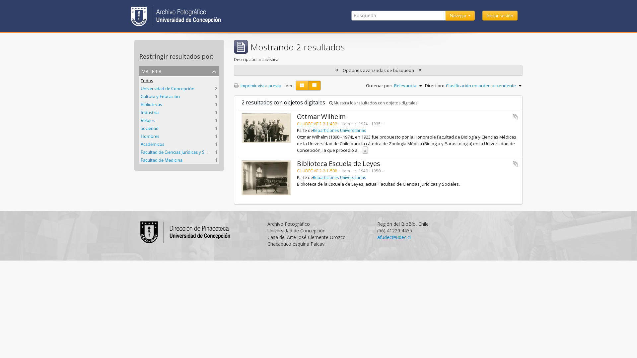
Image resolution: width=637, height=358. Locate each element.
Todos (147, 81)
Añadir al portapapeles (515, 116)
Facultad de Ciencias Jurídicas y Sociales (179, 152)
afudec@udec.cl (394, 237)
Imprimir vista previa (260, 86)
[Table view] (314, 85)
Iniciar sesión (500, 16)
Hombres (150, 136)
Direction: (434, 86)
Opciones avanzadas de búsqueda (378, 70)
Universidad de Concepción (167, 88)
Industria (150, 112)
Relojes (148, 120)
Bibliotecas (151, 104)
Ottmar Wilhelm (321, 116)
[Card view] (302, 85)
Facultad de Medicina (161, 160)
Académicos (152, 144)
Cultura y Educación (160, 96)
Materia (151, 70)
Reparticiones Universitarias (339, 130)
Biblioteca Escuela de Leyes (338, 163)
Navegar (458, 16)
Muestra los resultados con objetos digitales (375, 103)
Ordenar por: (379, 86)
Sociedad (150, 128)
